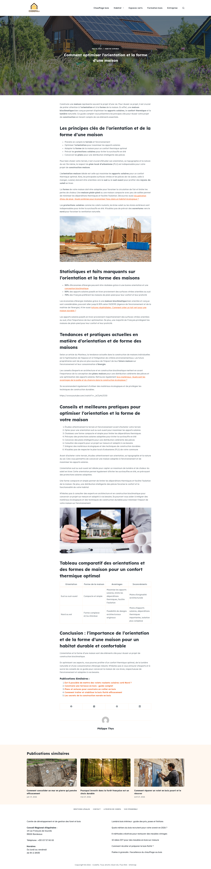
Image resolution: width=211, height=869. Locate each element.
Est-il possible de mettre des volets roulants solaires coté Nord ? (98, 682)
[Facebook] (71, 706)
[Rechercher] (183, 8)
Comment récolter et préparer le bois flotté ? (133, 846)
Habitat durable (112, 49)
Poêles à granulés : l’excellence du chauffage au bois (137, 852)
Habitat (117, 8)
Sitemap (132, 865)
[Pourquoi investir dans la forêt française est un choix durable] (105, 773)
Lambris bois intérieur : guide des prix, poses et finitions (137, 821)
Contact (97, 809)
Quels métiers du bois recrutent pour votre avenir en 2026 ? (139, 827)
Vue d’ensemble (130, 809)
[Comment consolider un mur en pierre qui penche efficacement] (52, 773)
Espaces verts (135, 8)
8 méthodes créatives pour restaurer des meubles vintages (139, 834)
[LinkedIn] (139, 706)
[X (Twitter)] (94, 706)
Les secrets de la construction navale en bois (88, 695)
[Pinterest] (117, 706)
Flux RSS (123, 865)
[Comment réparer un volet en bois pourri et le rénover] (159, 773)
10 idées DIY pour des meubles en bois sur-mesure (135, 840)
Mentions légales (82, 809)
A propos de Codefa (112, 809)
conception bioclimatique (77, 288)
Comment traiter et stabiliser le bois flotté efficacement (93, 692)
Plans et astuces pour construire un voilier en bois (90, 689)
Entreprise (172, 8)
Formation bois (154, 8)
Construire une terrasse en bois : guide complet (89, 686)
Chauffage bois (101, 8)
